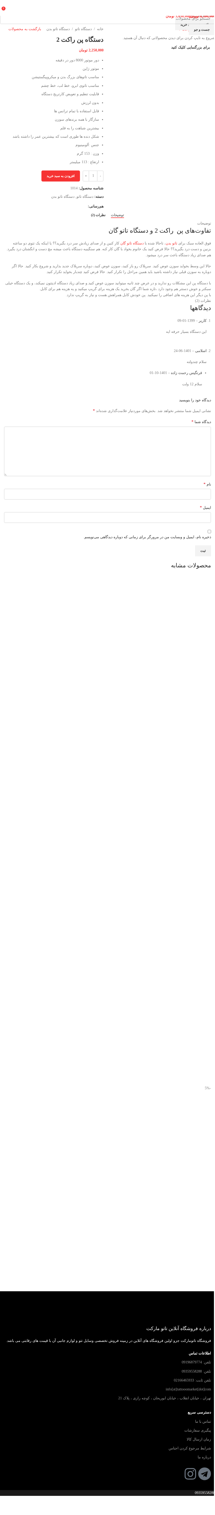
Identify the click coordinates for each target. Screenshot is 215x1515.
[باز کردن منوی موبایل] (209, 8)
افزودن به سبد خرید (61, 176)
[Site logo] (107, 7)
